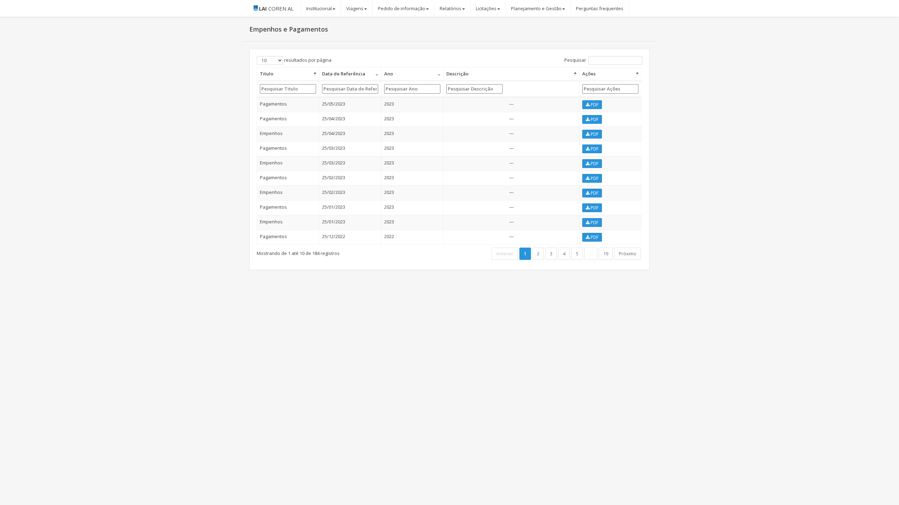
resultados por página (307, 60)
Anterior (504, 253)
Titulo (266, 73)
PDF (594, 105)
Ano (388, 73)
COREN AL (276, 8)
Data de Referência (343, 73)
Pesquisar (575, 60)
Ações (589, 73)
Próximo (627, 253)
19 (605, 253)
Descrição (457, 73)
